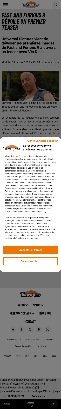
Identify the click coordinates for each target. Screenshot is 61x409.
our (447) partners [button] (20, 156)
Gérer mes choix (30, 261)
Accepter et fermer (30, 250)
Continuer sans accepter (42, 141)
